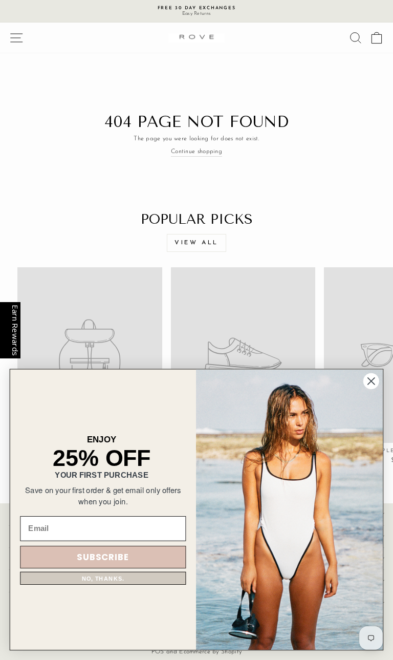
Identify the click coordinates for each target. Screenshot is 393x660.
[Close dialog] (371, 381)
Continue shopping (196, 151)
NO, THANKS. (103, 578)
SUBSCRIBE (103, 557)
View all (196, 243)
